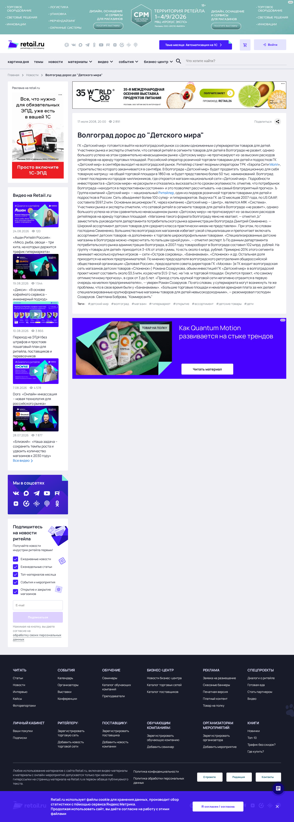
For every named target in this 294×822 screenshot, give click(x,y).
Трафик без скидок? (261, 745)
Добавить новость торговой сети (71, 744)
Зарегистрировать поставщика (115, 733)
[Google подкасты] (129, 45)
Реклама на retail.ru (26, 88)
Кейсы (17, 699)
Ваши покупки (23, 731)
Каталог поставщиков (162, 692)
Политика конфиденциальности (156, 771)
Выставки (64, 692)
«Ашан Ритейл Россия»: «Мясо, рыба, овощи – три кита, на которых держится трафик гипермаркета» (34, 244)
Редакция (238, 777)
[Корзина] (245, 44)
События (66, 670)
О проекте (209, 777)
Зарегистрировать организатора (216, 737)
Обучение (111, 670)
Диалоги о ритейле (261, 678)
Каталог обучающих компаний (116, 687)
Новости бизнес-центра (164, 678)
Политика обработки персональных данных (158, 780)
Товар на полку (213, 705)
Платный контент (215, 699)
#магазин (139, 304)
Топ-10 (252, 738)
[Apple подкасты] (135, 45)
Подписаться (38, 617)
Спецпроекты (261, 670)
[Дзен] (115, 45)
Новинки (254, 731)
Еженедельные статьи (36, 567)
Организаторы (68, 685)
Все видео (21, 460)
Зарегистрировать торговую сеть (71, 733)
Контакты (268, 777)
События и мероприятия (38, 582)
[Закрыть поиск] (176, 65)
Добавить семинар (160, 747)
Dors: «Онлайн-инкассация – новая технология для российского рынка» (35, 399)
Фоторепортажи (24, 705)
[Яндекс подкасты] (122, 45)
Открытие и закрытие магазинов (36, 591)
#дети (249, 304)
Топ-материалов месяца (38, 574)
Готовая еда (256, 685)
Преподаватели (113, 696)
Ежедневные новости (36, 559)
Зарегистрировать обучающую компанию (163, 737)
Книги (253, 723)
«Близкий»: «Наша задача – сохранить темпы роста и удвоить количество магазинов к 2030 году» (35, 448)
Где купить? (256, 751)
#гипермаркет (159, 304)
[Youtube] (101, 45)
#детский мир (98, 304)
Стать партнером (260, 692)
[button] (80, 61)
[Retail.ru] (32, 45)
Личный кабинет (29, 723)
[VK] (73, 45)
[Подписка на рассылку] (67, 45)
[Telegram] (87, 45)
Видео (252, 699)
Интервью (20, 692)
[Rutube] (108, 45)
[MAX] (80, 45)
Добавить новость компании (115, 744)
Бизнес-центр (160, 670)
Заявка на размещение (219, 678)
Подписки (20, 738)
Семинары (109, 678)
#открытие (181, 304)
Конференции (67, 699)
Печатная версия (215, 692)
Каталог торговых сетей (164, 685)
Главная (13, 75)
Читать (19, 670)
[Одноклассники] (94, 45)
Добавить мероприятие (220, 747)
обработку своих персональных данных (37, 637)
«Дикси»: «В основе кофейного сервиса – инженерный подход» (30, 294)
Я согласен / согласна (218, 806)
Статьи (18, 678)
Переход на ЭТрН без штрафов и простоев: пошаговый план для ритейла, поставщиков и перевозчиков (32, 346)
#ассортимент (203, 304)
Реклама (211, 670)
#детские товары (228, 304)
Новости (32, 75)
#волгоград (120, 304)
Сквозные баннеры (216, 685)
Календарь (65, 678)
